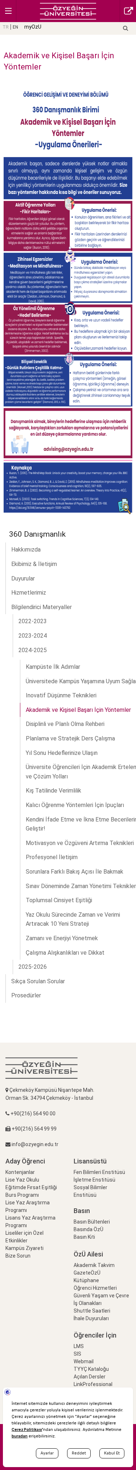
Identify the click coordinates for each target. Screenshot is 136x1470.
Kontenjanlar (20, 1172)
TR (6, 27)
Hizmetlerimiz (28, 592)
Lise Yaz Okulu (22, 1180)
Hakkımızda (26, 549)
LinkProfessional (93, 1384)
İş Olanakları (88, 1303)
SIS (77, 1354)
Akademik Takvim (94, 1265)
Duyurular (23, 578)
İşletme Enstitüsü (94, 1180)
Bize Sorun (17, 1256)
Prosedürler (26, 995)
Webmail (84, 1361)
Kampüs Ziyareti (24, 1248)
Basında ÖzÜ (88, 1229)
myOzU (32, 27)
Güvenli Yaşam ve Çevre (101, 1295)
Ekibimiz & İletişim (34, 564)
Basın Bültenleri (92, 1222)
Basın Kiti (84, 1237)
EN (15, 27)
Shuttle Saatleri (92, 1311)
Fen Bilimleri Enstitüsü (99, 1172)
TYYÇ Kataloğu (91, 1369)
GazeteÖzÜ (87, 1273)
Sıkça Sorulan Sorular (38, 981)
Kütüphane (86, 1280)
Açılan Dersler (90, 1377)
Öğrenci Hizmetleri (95, 1288)
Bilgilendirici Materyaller (41, 607)
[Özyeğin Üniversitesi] (68, 10)
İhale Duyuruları (91, 1318)
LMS (79, 1346)
